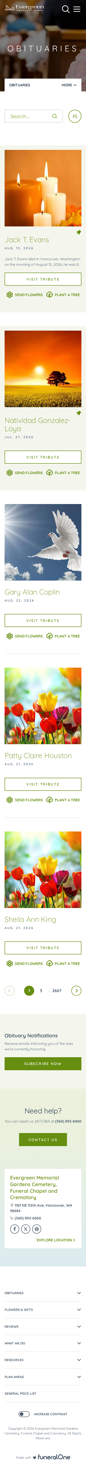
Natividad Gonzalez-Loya (38, 424)
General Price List (20, 1393)
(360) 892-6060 (68, 1121)
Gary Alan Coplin (32, 591)
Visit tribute (42, 279)
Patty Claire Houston (38, 755)
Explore (54, 1240)
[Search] (54, 116)
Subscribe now (43, 1063)
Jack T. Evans (27, 239)
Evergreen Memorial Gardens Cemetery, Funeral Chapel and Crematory (34, 1187)
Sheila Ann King (30, 919)
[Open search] (65, 9)
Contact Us (43, 1139)
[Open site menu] (76, 9)
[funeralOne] (54, 1456)
